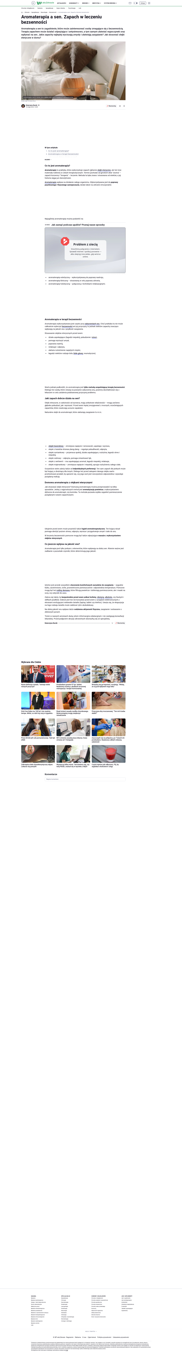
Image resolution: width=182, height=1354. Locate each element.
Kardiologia (64, 1308)
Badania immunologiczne (37, 1317)
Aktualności (61, 3)
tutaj (67, 1350)
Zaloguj (143, 3)
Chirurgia (63, 1300)
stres (94, 337)
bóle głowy (78, 353)
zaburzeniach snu (92, 324)
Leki (80, 8)
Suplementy (125, 1310)
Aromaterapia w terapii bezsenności (63, 154)
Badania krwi (34, 1319)
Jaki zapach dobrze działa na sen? (62, 157)
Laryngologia (64, 1306)
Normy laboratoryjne (36, 1304)
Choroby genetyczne (96, 1302)
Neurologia (64, 1310)
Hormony (93, 1308)
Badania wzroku (35, 1323)
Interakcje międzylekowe (128, 1304)
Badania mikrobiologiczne (37, 1308)
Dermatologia (64, 1302)
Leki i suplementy (126, 1298)
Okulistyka (64, 1312)
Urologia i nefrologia (66, 1321)
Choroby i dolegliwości (27, 8)
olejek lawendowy (56, 446)
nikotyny (100, 597)
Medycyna (95, 3)
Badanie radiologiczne (36, 1321)
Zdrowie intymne (95, 1314)
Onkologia (63, 1314)
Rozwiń (47, 159)
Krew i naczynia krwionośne (98, 1317)
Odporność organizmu (97, 1310)
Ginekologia (64, 1304)
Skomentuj (112, 106)
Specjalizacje (49, 8)
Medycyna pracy (35, 1306)
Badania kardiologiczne (37, 1300)
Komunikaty (73, 3)
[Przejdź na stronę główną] (33, 4)
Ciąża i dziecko (60, 8)
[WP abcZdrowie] (47, 3)
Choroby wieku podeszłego (98, 1306)
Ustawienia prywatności (120, 1337)
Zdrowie (85, 3)
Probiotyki (124, 1306)
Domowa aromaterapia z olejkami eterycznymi (67, 160)
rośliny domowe (63, 590)
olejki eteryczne (104, 170)
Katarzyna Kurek (31, 105)
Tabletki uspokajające (127, 1308)
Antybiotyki (124, 1302)
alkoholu (108, 597)
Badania (40, 8)
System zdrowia (109, 3)
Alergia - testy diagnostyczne (38, 1302)
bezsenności (67, 326)
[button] (135, 3)
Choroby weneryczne (96, 1304)
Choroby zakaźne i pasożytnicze (99, 1300)
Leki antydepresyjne (127, 1300)
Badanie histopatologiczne (38, 1314)
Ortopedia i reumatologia (67, 1317)
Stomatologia (64, 1319)
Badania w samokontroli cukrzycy (39, 1312)
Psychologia (71, 8)
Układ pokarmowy (96, 1312)
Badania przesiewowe (36, 1310)
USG (32, 1325)
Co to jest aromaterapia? (58, 151)
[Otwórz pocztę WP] (130, 3)
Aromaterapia (50, 182)
